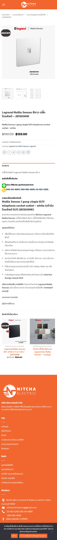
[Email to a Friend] (19, 152)
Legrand (6, 17)
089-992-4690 (14, 515)
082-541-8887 (13, 189)
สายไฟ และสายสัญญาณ (12, 473)
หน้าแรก (4, 426)
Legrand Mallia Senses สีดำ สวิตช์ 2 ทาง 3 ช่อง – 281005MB (15, 352)
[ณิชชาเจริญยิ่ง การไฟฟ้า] (28, 4)
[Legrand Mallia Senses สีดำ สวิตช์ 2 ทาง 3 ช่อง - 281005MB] (14, 331)
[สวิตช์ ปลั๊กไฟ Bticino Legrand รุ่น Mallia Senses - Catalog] (42, 331)
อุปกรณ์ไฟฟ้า (7, 465)
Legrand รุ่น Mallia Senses (19, 146)
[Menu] (3, 4)
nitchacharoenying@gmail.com (22, 507)
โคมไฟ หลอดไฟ (8, 478)
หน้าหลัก (6, 14)
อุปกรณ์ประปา (7, 469)
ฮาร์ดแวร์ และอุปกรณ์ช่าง (12, 482)
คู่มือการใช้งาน (8, 303)
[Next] (11, 81)
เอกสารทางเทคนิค (10, 297)
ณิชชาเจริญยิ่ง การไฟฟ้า (17, 518)
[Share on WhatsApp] (4, 152)
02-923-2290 (13, 511)
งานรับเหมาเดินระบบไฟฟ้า (12, 439)
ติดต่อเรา (5, 448)
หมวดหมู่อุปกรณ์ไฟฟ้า (36, 14)
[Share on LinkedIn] (28, 152)
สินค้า (3, 435)
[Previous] (4, 81)
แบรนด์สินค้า (18, 14)
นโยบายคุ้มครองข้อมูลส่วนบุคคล (33, 536)
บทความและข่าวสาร (9, 444)
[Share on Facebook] (9, 152)
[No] (51, 532)
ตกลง (14, 536)
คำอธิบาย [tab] (5, 165)
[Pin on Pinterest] (23, 152)
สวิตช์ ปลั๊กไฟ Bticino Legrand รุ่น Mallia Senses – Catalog (42, 352)
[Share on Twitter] (14, 152)
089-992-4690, (28, 189)
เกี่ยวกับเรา (6, 430)
